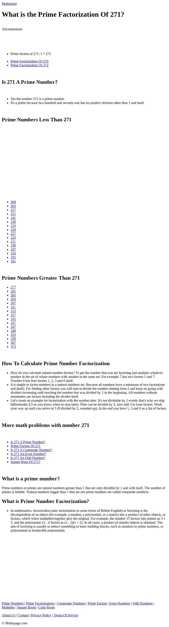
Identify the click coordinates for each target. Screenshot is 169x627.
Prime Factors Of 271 (25, 446)
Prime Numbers (13, 603)
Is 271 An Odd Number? (28, 458)
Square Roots (26, 607)
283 (13, 295)
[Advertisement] (53, 37)
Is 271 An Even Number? (28, 454)
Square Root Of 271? (25, 462)
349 (13, 331)
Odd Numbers (142, 603)
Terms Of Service (66, 615)
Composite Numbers (71, 603)
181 (13, 261)
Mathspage (9, 3)
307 (13, 303)
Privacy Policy (41, 615)
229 (13, 229)
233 (13, 226)
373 (13, 346)
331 (13, 319)
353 (13, 335)
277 (13, 287)
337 (13, 323)
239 (13, 222)
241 (13, 218)
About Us (8, 615)
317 (13, 315)
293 (13, 299)
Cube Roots (46, 607)
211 (13, 241)
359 (13, 339)
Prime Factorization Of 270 (29, 61)
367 (13, 342)
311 (13, 307)
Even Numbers (119, 603)
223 (13, 237)
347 (13, 327)
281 (13, 291)
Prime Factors (97, 603)
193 (13, 253)
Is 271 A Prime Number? (28, 442)
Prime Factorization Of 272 (29, 65)
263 (13, 206)
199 (13, 245)
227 (13, 233)
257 (13, 210)
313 (13, 311)
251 (13, 214)
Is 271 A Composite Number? (31, 450)
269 (13, 202)
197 (13, 249)
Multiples (8, 607)
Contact (23, 615)
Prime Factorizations (40, 603)
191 (13, 257)
